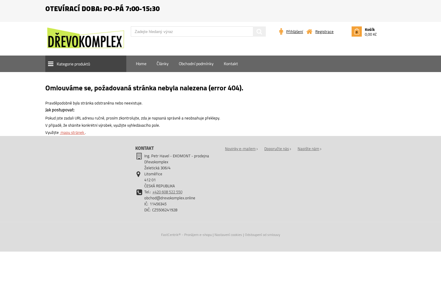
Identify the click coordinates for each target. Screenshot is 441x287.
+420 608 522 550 (167, 191)
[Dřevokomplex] (85, 40)
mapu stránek (72, 132)
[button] (85, 64)
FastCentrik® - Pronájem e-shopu (186, 234)
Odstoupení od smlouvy (262, 234)
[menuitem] (141, 64)
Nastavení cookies (228, 234)
